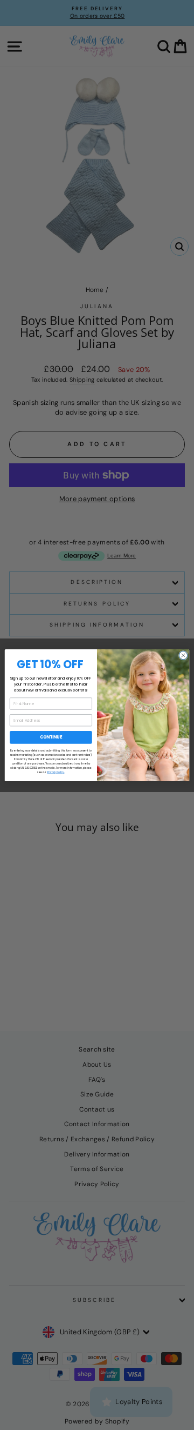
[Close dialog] (183, 655)
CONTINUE (51, 737)
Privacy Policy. (55, 772)
